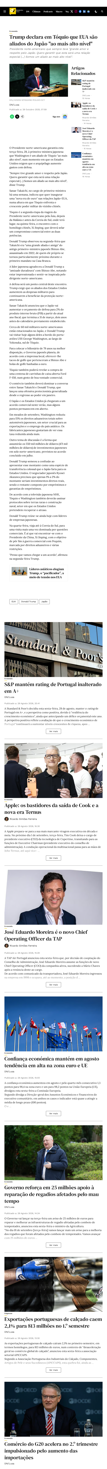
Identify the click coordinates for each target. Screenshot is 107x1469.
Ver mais (53, 731)
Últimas (36, 11)
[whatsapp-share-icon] (12, 118)
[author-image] (6, 819)
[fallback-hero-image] (76, 82)
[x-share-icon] (17, 118)
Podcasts (48, 11)
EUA (14, 601)
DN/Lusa (14, 104)
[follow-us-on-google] (65, 116)
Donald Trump (28, 601)
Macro (59, 11)
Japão (44, 601)
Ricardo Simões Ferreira (23, 819)
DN (27, 11)
